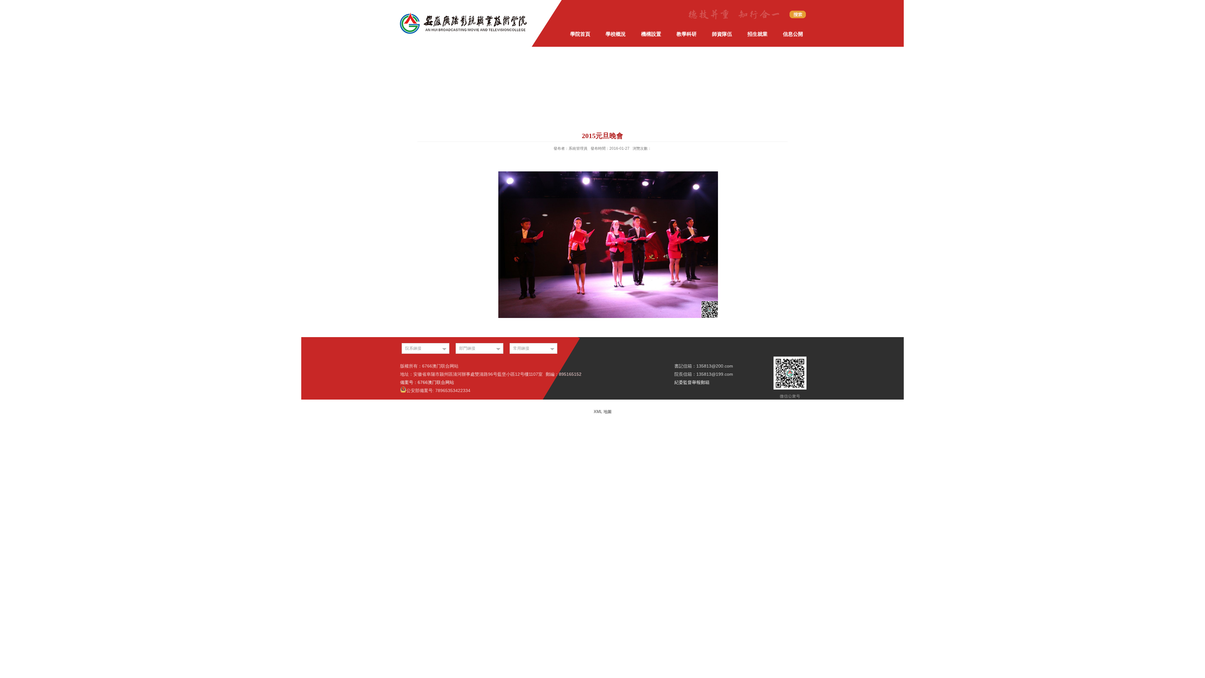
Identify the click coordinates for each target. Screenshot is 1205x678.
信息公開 (793, 34)
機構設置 (651, 34)
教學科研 (687, 34)
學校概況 (616, 34)
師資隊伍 (722, 34)
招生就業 (757, 34)
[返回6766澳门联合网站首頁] (464, 13)
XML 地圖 (603, 411)
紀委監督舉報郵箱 (692, 382)
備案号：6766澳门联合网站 (427, 382)
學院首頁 (580, 34)
